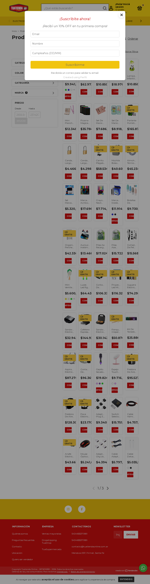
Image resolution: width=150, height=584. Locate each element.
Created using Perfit (75, 77)
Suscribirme (75, 65)
